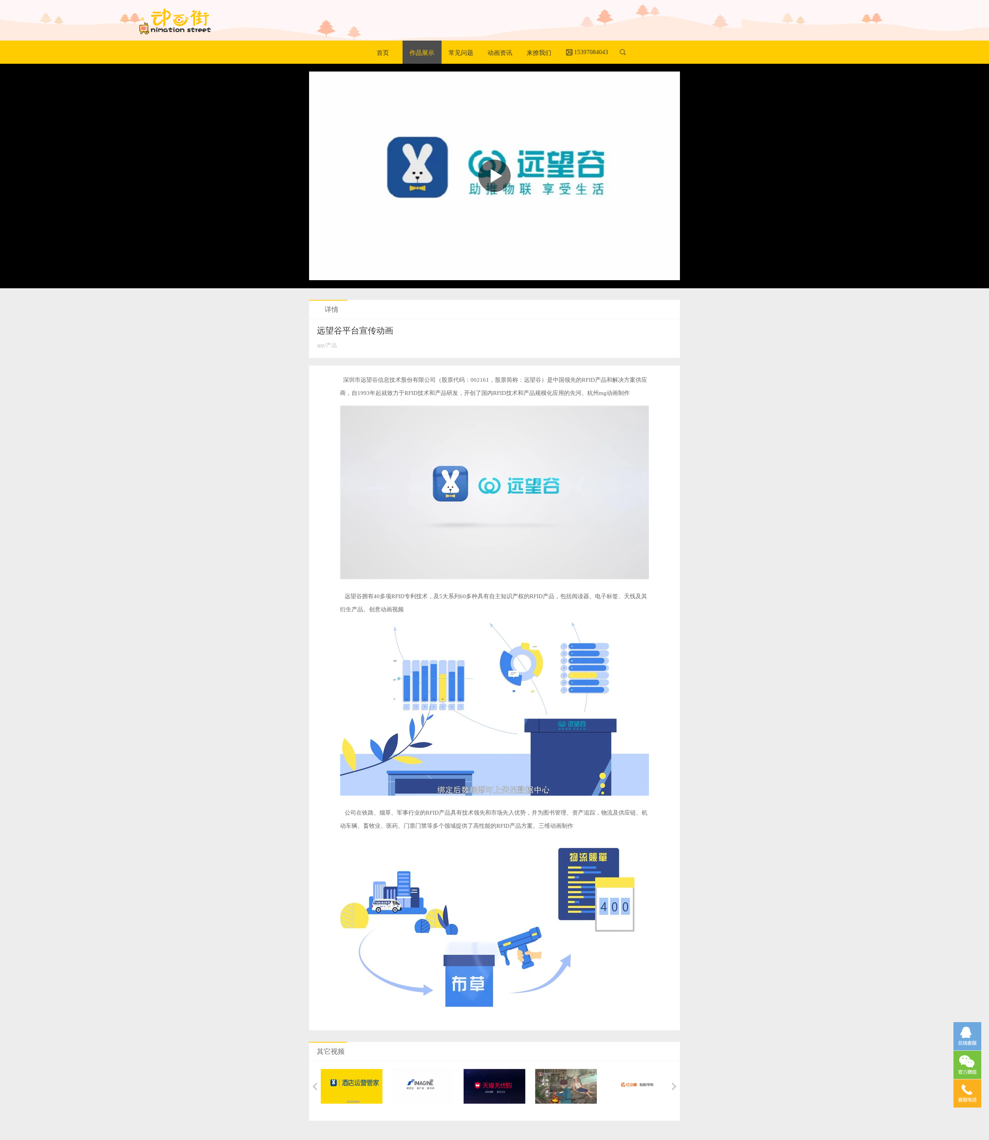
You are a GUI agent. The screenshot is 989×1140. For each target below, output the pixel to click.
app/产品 (327, 345)
